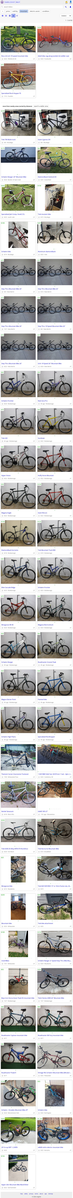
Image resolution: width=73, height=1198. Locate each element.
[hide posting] (34, 59)
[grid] (10, 15)
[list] (2, 15)
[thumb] (6, 15)
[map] (17, 15)
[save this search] (70, 7)
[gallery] (13, 15)
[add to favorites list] (2, 59)
